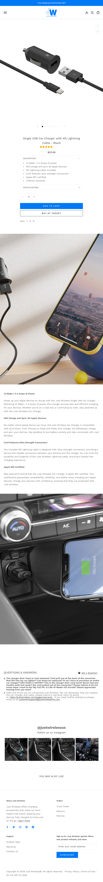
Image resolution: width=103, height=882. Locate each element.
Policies (61, 816)
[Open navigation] (5, 12)
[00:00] (51, 70)
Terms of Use (88, 871)
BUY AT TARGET (51, 213)
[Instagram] (20, 827)
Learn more (24, 820)
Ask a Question (89, 673)
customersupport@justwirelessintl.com (39, 699)
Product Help (13, 842)
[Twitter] (30, 221)
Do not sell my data (16, 875)
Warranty (11, 846)
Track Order (63, 806)
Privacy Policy (72, 871)
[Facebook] (27, 221)
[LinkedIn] (33, 827)
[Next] (65, 126)
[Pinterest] (33, 221)
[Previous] (37, 126)
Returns (61, 811)
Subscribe (67, 855)
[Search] (92, 12)
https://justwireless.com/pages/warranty (31, 697)
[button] (46, 147)
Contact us (12, 851)
